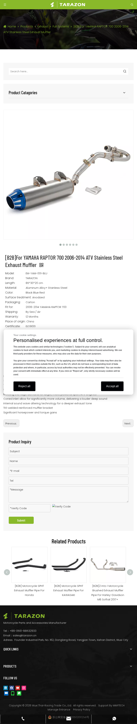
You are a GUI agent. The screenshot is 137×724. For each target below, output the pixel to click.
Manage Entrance (59, 709)
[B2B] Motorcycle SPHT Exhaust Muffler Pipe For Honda (29, 590)
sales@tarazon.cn (24, 635)
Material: (11, 288)
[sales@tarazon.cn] (6, 693)
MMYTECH (119, 705)
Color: (9, 293)
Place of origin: (15, 321)
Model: (9, 273)
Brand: (9, 278)
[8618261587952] (19, 693)
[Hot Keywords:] (125, 71)
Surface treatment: (18, 297)
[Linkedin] (5, 688)
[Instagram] (24, 688)
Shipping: (11, 312)
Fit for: (9, 307)
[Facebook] (11, 688)
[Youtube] (18, 688)
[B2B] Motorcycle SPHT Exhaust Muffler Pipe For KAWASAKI (68, 590)
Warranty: (12, 317)
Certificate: (12, 326)
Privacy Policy (81, 709)
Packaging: (13, 302)
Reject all (24, 386)
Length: (10, 283)
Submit (21, 520)
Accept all (112, 386)
